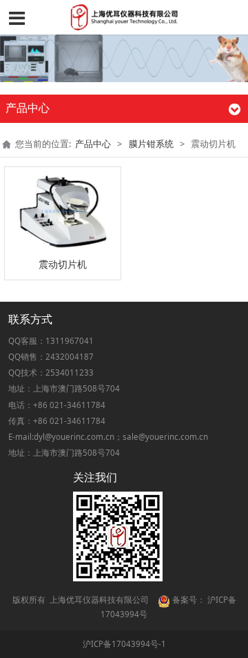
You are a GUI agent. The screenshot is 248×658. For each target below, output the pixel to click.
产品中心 (93, 144)
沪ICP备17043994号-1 (124, 644)
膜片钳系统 (151, 144)
